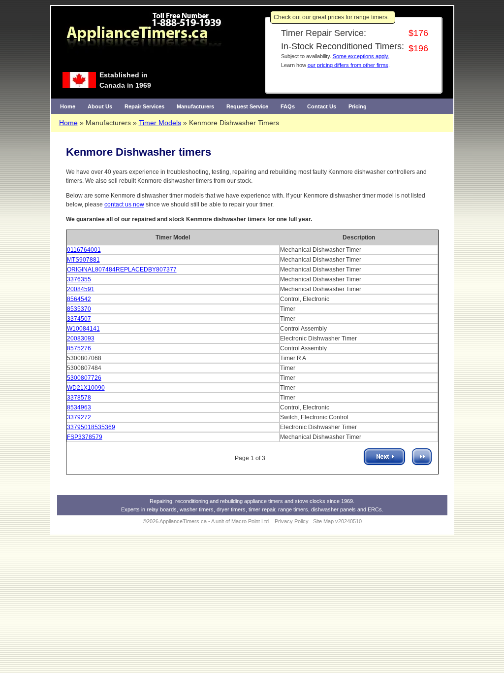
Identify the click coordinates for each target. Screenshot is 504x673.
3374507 (79, 318)
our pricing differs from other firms (348, 65)
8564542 (79, 299)
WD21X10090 (86, 387)
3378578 (79, 397)
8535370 (79, 308)
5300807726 (84, 377)
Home (67, 106)
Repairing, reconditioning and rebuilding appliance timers (216, 501)
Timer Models (160, 123)
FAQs (288, 106)
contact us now (124, 204)
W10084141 (83, 328)
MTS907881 (83, 259)
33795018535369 (91, 427)
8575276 (79, 348)
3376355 (79, 279)
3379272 (79, 417)
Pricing (357, 106)
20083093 (80, 338)
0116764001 (84, 249)
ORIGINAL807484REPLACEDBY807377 (122, 269)
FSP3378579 (84, 437)
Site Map (323, 521)
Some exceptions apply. (361, 56)
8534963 (79, 407)
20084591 (80, 289)
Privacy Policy (292, 521)
